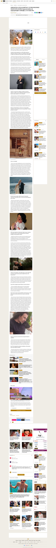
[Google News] (45, 32)
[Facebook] (35, 32)
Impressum (20, 543)
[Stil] (1, 1)
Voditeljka (17, 415)
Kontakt (25, 543)
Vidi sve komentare (21, 474)
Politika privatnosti (31, 543)
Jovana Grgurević (12, 415)
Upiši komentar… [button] (14, 472)
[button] (32, 12)
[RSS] (43, 32)
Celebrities (15, 5)
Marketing (23, 543)
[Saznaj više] (45, 482)
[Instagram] (38, 32)
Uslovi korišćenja (36, 543)
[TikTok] (40, 32)
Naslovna (12, 5)
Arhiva (27, 543)
